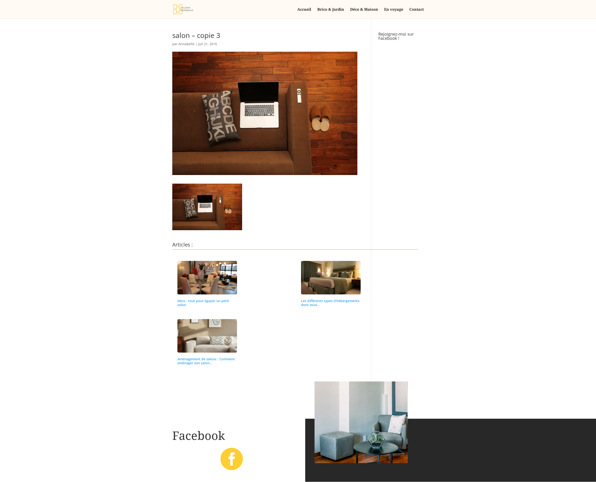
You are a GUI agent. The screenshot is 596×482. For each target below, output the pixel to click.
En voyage (393, 10)
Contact (416, 10)
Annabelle (186, 44)
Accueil (304, 10)
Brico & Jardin (330, 10)
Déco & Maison (364, 10)
